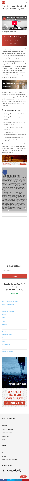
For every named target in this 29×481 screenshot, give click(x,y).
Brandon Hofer (11, 175)
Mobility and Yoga (7, 318)
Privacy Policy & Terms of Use (9, 459)
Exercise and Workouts (8, 304)
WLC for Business (6, 436)
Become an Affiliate (7, 432)
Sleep (3, 338)
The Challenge (5, 422)
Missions (4, 314)
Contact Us (4, 449)
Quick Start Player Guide (8, 429)
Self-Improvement (7, 334)
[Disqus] (14, 242)
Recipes (4, 328)
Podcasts (4, 324)
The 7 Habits (5, 425)
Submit (14, 276)
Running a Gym (6, 331)
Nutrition (4, 321)
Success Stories (6, 344)
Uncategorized (6, 348)
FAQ (3, 452)
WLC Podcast (5, 440)
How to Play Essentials (8, 311)
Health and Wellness (7, 308)
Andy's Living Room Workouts (10, 301)
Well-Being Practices (7, 351)
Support (4, 456)
